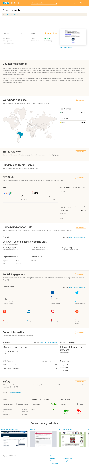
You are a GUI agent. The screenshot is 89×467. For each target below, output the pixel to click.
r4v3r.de (32, 429)
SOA (50, 361)
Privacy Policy (67, 461)
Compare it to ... (80, 100)
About (51, 456)
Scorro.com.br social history (77, 287)
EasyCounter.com (22, 456)
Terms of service (55, 461)
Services (52, 458)
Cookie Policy (54, 463)
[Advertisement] (44, 23)
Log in (76, 3)
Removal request (67, 458)
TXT (54, 361)
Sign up (82, 3)
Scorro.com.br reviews (15, 392)
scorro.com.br (12, 14)
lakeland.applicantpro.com (9, 429)
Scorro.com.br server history (49, 342)
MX (43, 361)
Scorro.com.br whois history (77, 237)
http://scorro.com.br (66, 47)
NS (46, 361)
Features (65, 456)
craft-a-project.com (65, 429)
